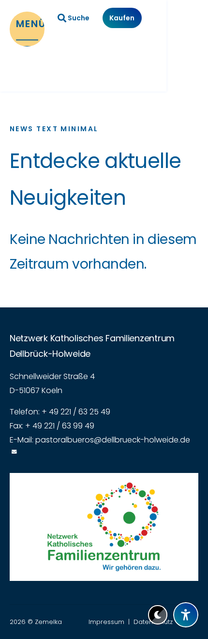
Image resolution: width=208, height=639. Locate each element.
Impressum (106, 621)
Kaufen (121, 18)
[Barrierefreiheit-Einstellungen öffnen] (185, 614)
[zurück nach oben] (186, 591)
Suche (78, 18)
